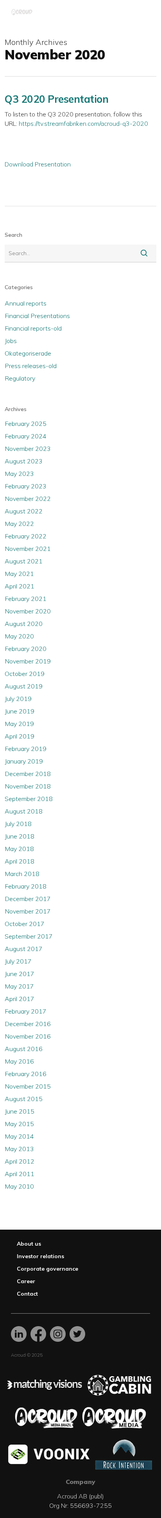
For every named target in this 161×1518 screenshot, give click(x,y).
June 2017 (19, 974)
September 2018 (29, 799)
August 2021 (24, 561)
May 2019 (19, 724)
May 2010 (19, 1186)
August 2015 (24, 1099)
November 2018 (28, 786)
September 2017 (29, 936)
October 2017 (25, 924)
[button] (146, 12)
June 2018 (19, 836)
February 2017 (26, 1011)
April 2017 (19, 999)
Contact (27, 1293)
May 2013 (19, 1149)
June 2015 (19, 1111)
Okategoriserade (28, 353)
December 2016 (28, 1024)
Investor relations (40, 1256)
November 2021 (28, 548)
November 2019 (28, 661)
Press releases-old (31, 366)
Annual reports (26, 303)
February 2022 (26, 536)
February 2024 (26, 436)
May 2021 (19, 574)
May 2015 (19, 1124)
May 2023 (19, 473)
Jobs (11, 341)
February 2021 (26, 599)
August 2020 (24, 624)
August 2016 (24, 1049)
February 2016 (26, 1074)
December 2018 (28, 774)
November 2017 (28, 911)
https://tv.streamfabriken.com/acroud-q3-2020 (83, 123)
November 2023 (28, 448)
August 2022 (24, 511)
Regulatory (20, 378)
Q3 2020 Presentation (56, 99)
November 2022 (28, 498)
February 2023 (26, 486)
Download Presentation (38, 164)
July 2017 (18, 961)
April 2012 (19, 1161)
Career (26, 1281)
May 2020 (19, 636)
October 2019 (25, 674)
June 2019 (19, 711)
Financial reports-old (33, 328)
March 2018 (22, 874)
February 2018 (26, 886)
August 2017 (24, 949)
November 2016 (28, 1036)
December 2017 (28, 899)
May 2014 (19, 1136)
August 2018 (24, 811)
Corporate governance (47, 1268)
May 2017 (19, 986)
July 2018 (18, 824)
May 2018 (19, 849)
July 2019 (18, 699)
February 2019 (26, 749)
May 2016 (19, 1061)
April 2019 (19, 736)
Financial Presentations (37, 316)
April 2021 (19, 586)
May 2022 (19, 523)
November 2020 (28, 611)
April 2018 (19, 861)
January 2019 (24, 761)
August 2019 (24, 686)
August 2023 (24, 461)
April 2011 (19, 1174)
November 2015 (28, 1086)
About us (29, 1243)
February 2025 (26, 423)
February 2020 (26, 649)
